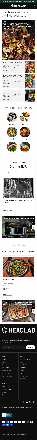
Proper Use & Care (25, 359)
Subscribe (30, 347)
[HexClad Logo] (18, 5)
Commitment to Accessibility (23, 408)
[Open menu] (3, 5)
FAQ (21, 362)
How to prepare (13, 173)
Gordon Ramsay (6, 389)
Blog (3, 395)
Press (3, 387)
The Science (5, 368)
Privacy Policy (24, 376)
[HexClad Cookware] (18, 330)
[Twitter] (30, 402)
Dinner (4, 252)
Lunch (11, 252)
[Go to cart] (34, 6)
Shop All (4, 359)
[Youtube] (23, 402)
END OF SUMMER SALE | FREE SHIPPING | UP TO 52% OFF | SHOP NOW (18, 1)
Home (4, 362)
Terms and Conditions (8, 408)
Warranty (22, 368)
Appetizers (30, 252)
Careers (22, 373)
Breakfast (20, 252)
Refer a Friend (6, 373)
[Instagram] (27, 402)
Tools (3, 173)
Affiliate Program (7, 370)
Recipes (4, 392)
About (4, 365)
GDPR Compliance (25, 379)
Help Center (23, 365)
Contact (22, 370)
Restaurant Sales (7, 376)
